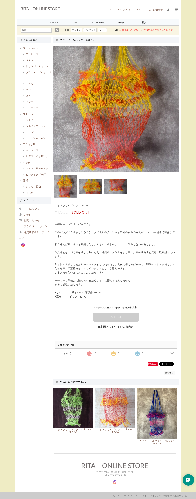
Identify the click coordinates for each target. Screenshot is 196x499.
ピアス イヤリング (37, 156)
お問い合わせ (156, 9)
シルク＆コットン (36, 126)
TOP (109, 9)
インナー (31, 101)
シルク (29, 119)
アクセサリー (98, 22)
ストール (75, 22)
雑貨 (144, 22)
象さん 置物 (33, 186)
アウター (31, 83)
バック (121, 22)
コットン (76, 30)
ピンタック (90, 30)
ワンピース (32, 54)
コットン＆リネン (36, 138)
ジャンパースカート (37, 66)
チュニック (32, 107)
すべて (68, 353)
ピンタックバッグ (36, 174)
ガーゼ (102, 30)
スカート (31, 95)
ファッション (52, 22)
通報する (169, 373)
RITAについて (124, 9)
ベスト (29, 60)
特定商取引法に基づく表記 (175, 495)
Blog (140, 9)
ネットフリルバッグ (37, 168)
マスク (29, 192)
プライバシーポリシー (37, 226)
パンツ (29, 89)
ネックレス (32, 150)
